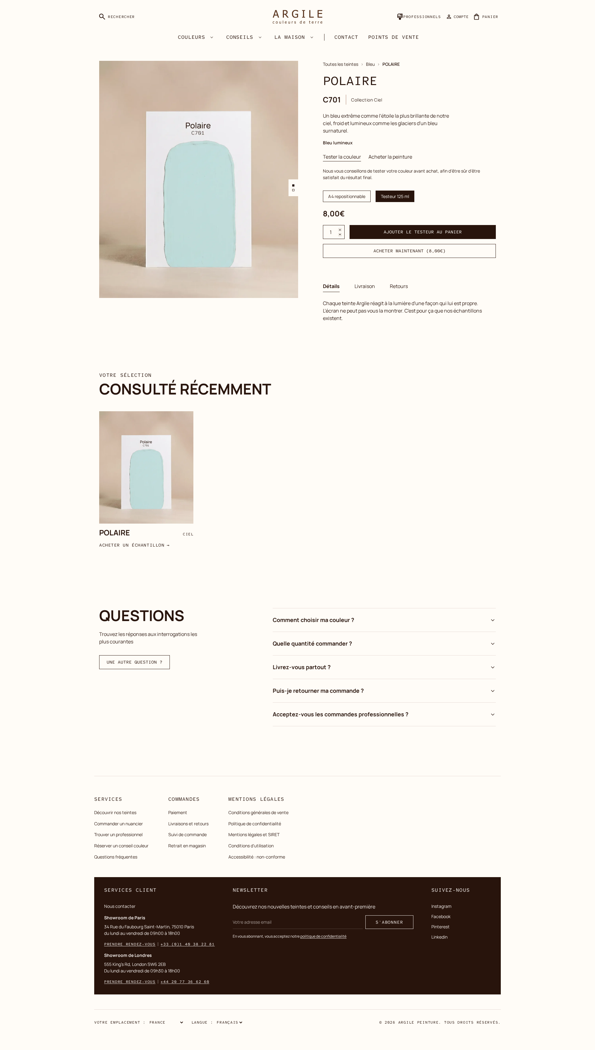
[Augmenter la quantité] (340, 230)
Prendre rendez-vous (130, 944)
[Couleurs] (211, 37)
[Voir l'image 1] (293, 185)
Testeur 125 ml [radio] (395, 196)
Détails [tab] (331, 286)
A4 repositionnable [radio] (346, 196)
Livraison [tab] (365, 286)
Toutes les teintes (340, 64)
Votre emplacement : (120, 1022)
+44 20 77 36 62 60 (185, 981)
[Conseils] (260, 37)
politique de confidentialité (323, 936)
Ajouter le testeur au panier (423, 232)
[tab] (342, 156)
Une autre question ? (134, 662)
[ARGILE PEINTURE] (297, 17)
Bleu (370, 64)
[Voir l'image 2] (293, 190)
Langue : (202, 1022)
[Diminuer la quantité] (340, 235)
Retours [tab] (399, 286)
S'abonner (389, 922)
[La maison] (311, 37)
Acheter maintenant (409, 251)
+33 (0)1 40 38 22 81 (187, 944)
